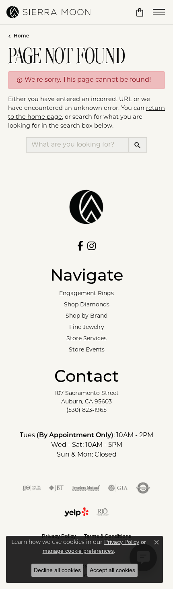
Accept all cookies (112, 570)
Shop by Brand (86, 316)
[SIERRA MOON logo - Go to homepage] (48, 12)
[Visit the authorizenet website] (143, 488)
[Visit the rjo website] (103, 512)
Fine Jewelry (86, 327)
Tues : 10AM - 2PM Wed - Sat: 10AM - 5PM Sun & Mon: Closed (86, 445)
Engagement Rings (86, 294)
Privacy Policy (121, 542)
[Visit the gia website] (118, 488)
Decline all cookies (57, 570)
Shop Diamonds (86, 305)
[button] (140, 12)
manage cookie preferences (78, 551)
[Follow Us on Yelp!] (76, 512)
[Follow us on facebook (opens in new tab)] (80, 246)
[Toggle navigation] (159, 12)
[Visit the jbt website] (56, 488)
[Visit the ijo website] (32, 488)
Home (21, 36)
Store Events (87, 350)
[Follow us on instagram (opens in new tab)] (91, 246)
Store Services (86, 339)
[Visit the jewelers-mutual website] (86, 488)
